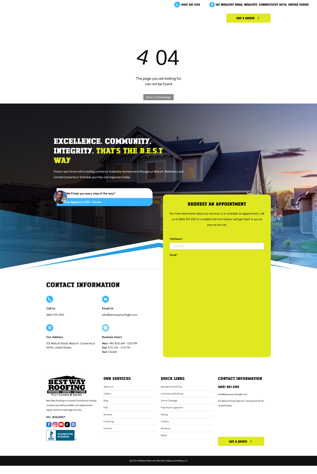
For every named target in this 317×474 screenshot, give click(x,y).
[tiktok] (67, 425)
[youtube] (61, 425)
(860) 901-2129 (190, 4)
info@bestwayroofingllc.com (119, 314)
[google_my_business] (73, 425)
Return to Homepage (158, 97)
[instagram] (55, 425)
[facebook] (49, 425)
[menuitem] (117, 18)
